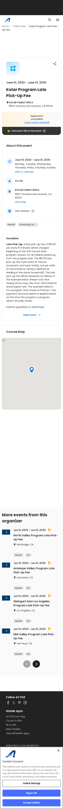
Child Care (19, 26)
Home (5, 26)
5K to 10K (11, 725)
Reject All (31, 793)
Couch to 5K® (14, 720)
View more (29, 315)
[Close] (58, 750)
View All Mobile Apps (17, 733)
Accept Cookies (31, 802)
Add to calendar (24, 171)
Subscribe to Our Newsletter (22, 745)
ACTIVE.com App (15, 716)
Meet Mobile (13, 729)
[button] (55, 64)
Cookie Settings (31, 783)
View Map (20, 202)
